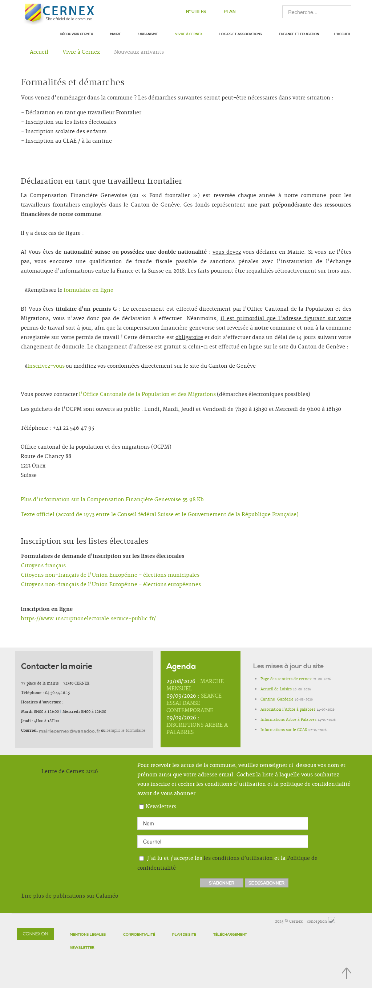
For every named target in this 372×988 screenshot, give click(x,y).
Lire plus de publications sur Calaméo (69, 896)
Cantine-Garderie (277, 699)
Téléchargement (230, 934)
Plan (230, 12)
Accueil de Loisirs (276, 689)
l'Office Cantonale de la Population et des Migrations (147, 394)
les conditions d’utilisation (238, 858)
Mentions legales (88, 934)
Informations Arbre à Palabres (288, 720)
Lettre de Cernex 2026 (69, 771)
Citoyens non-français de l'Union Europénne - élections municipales (110, 575)
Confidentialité (139, 934)
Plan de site (184, 934)
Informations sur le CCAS (283, 730)
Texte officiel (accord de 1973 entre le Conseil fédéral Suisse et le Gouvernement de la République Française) (160, 514)
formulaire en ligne (88, 290)
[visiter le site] (331, 921)
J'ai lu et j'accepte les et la (227, 863)
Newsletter (82, 948)
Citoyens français (43, 566)
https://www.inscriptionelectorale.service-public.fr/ (88, 619)
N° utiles (196, 12)
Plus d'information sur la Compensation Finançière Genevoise (112, 500)
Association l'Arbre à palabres (287, 709)
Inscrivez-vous (46, 366)
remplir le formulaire (125, 730)
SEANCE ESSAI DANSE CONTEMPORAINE (194, 703)
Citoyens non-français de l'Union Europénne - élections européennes (111, 584)
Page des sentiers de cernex (286, 679)
